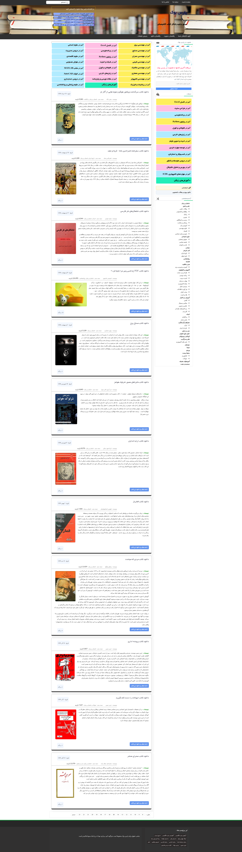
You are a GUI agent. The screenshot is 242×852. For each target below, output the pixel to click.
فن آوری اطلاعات (182, 289)
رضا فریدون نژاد (155, 839)
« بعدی (74, 814)
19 (96, 814)
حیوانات (185, 358)
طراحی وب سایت (182, 272)
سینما (188, 347)
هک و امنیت (183, 295)
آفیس (185, 300)
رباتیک (185, 214)
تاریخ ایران (184, 253)
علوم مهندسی (183, 228)
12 (126, 814)
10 (135, 814)
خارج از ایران (183, 328)
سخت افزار (184, 292)
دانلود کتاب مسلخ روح (139, 323)
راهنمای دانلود (155, 36)
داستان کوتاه (165, 839)
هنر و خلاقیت (186, 264)
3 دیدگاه (60, 260)
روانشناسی (186, 259)
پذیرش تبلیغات (142, 36)
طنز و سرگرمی (185, 339)
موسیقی (187, 344)
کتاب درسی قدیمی (166, 845)
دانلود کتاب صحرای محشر (138, 756)
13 (122, 814)
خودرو (185, 217)
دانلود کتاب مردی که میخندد (137, 559)
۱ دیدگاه (60, 140)
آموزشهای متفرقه (184, 361)
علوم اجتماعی (186, 236)
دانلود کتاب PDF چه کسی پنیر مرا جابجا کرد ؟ (130, 271)
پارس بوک (176, 845)
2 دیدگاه (60, 200)
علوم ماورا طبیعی (184, 333)
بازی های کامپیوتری (181, 342)
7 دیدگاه (60, 804)
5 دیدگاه (60, 687)
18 (101, 814)
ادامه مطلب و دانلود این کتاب (139, 139)
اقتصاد (185, 231)
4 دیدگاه (60, 630)
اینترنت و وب (183, 278)
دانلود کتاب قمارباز (141, 502)
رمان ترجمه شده (181, 842)
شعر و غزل (184, 319)
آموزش (182, 102)
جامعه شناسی (183, 242)
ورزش (188, 350)
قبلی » (148, 814)
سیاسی (188, 247)
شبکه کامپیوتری (182, 283)
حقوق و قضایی (182, 239)
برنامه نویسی (183, 275)
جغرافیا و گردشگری (184, 322)
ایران (185, 325)
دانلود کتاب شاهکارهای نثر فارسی (134, 211)
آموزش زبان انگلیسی (168, 835)
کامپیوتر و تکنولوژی (184, 270)
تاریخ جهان (184, 256)
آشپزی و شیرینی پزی (181, 267)
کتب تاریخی (186, 250)
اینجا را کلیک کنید (179, 79)
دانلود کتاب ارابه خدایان (138, 441)
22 (84, 814)
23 (79, 814)
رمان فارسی (164, 842)
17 (105, 814)
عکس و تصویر (183, 306)
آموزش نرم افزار (185, 297)
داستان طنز (173, 839)
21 (88, 814)
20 (92, 814)
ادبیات (188, 314)
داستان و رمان (186, 203)
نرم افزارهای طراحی (181, 308)
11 (131, 814)
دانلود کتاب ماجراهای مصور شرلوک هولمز (131, 382)
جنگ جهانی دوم (182, 839)
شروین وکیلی (155, 842)
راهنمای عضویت (169, 36)
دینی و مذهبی (186, 331)
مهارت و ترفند (183, 281)
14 (118, 814)
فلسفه (188, 261)
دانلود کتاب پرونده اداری (138, 641)
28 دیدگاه (60, 312)
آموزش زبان (183, 225)
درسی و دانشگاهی (182, 220)
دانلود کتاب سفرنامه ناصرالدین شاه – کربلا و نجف (128, 151)
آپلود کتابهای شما (184, 36)
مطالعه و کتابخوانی (181, 211)
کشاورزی (184, 356)
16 (109, 814)
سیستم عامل (183, 286)
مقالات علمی (183, 209)
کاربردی (185, 311)
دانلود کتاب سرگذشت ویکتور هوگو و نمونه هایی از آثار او (124, 92)
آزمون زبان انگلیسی (181, 835)
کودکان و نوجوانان (184, 336)
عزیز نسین (183, 845)
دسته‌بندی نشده (185, 364)
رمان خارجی (172, 842)
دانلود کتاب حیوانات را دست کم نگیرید (132, 698)
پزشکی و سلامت (182, 222)
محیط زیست (186, 353)
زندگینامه (184, 317)
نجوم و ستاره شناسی (181, 234)
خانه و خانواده (183, 245)
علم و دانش (186, 206)
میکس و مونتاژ (183, 303)
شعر (149, 842)
